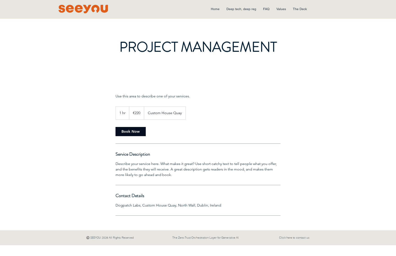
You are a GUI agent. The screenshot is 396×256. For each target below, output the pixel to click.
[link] (131, 131)
